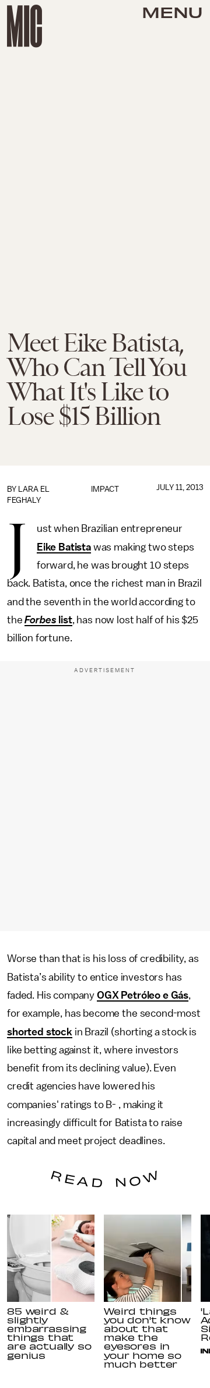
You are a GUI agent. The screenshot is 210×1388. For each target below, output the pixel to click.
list (64, 620)
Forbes (40, 620)
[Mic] (24, 26)
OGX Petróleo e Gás (142, 995)
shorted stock (39, 1032)
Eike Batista (64, 547)
